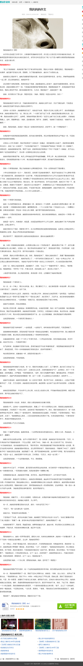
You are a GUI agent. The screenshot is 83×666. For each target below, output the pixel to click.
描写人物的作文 (44, 644)
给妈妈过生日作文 (7, 647)
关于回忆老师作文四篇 (9, 638)
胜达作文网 (37, 663)
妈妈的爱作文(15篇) (12, 659)
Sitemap (57, 663)
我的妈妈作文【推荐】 (67, 659)
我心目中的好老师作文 (47, 638)
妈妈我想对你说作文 (8, 654)
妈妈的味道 (5, 651)
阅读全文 (43, 14)
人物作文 (35, 2)
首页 (20, 2)
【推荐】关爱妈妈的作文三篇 (49, 641)
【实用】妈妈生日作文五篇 (10, 644)
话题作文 (27, 2)
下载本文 (51, 14)
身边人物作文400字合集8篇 (10, 641)
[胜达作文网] (5, 2)
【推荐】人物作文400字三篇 (49, 647)
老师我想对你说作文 (46, 651)
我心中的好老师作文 (46, 654)
